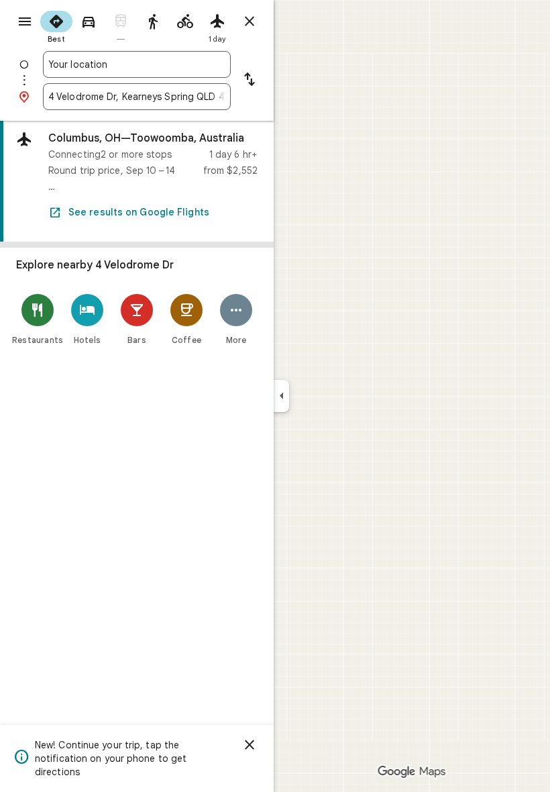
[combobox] (136, 64)
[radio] (56, 25)
